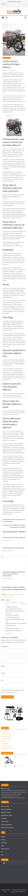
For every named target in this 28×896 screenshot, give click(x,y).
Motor (2, 845)
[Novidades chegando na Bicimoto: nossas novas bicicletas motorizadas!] (14, 557)
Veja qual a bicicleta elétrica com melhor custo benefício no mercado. (14, 526)
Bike (2, 855)
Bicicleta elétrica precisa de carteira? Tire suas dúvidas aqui (14, 520)
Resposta (7, 633)
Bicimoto (3, 839)
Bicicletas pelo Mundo (6, 739)
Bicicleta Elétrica (6, 57)
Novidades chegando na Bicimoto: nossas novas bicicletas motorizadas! (14, 574)
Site (2, 680)
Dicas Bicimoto (4, 743)
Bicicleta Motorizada (6, 734)
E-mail (3, 673)
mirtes (7, 600)
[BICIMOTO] (5, 788)
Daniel (14, 70)
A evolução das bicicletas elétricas (14, 537)
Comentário (5, 646)
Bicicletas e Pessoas (6, 736)
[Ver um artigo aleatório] (25, 17)
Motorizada (4, 842)
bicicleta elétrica (7, 431)
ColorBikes (3, 741)
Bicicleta (3, 836)
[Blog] (3, 17)
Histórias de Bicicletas (6, 746)
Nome (3, 666)
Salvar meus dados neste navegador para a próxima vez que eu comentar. (13, 691)
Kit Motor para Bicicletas (7, 827)
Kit (2, 852)
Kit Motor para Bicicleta (6, 748)
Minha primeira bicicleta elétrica (13, 548)
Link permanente (23, 603)
